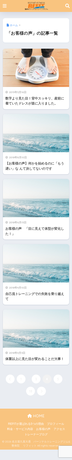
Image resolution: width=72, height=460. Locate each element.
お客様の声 (43, 429)
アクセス (59, 429)
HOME (38, 415)
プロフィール (55, 423)
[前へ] (10, 379)
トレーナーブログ (36, 434)
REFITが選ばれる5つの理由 (26, 423)
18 (30, 391)
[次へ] (41, 391)
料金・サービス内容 (20, 429)
